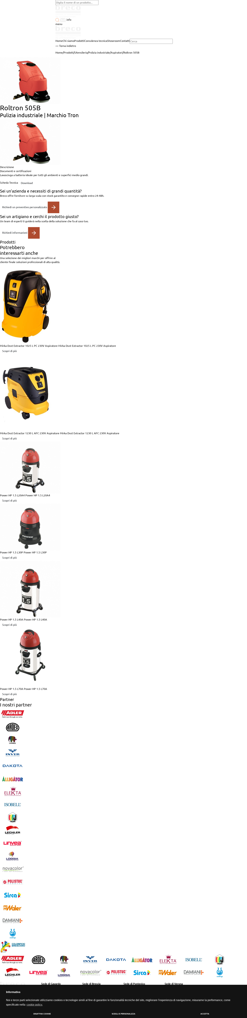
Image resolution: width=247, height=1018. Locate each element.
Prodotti (69, 52)
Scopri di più (9, 350)
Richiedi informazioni (15, 232)
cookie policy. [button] (35, 1004)
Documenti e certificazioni (15, 171)
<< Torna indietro (65, 45)
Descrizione (7, 167)
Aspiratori (116, 52)
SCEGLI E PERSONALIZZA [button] (123, 1014)
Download (27, 182)
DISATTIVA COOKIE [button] (42, 1014)
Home (59, 52)
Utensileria (81, 52)
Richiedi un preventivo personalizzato (25, 206)
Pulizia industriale (99, 52)
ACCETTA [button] (204, 1014)
